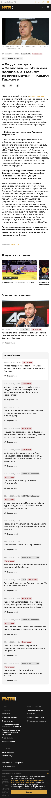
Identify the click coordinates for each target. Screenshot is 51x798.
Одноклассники (8, 767)
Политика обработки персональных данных (11, 725)
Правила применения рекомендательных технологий (11, 732)
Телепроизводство (35, 710)
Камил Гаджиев (36, 96)
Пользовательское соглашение (11, 773)
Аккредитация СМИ (35, 717)
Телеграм (18, 763)
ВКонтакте (6, 763)
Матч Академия (8, 741)
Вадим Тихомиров (15, 58)
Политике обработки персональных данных (27, 780)
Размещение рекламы (36, 721)
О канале (5, 710)
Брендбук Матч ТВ (9, 717)
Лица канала (7, 738)
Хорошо (29, 792)
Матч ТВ (15, 245)
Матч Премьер (8, 752)
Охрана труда (7, 721)
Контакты (6, 714)
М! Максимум (7, 756)
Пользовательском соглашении (22, 782)
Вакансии (31, 714)
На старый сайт (39, 2)
